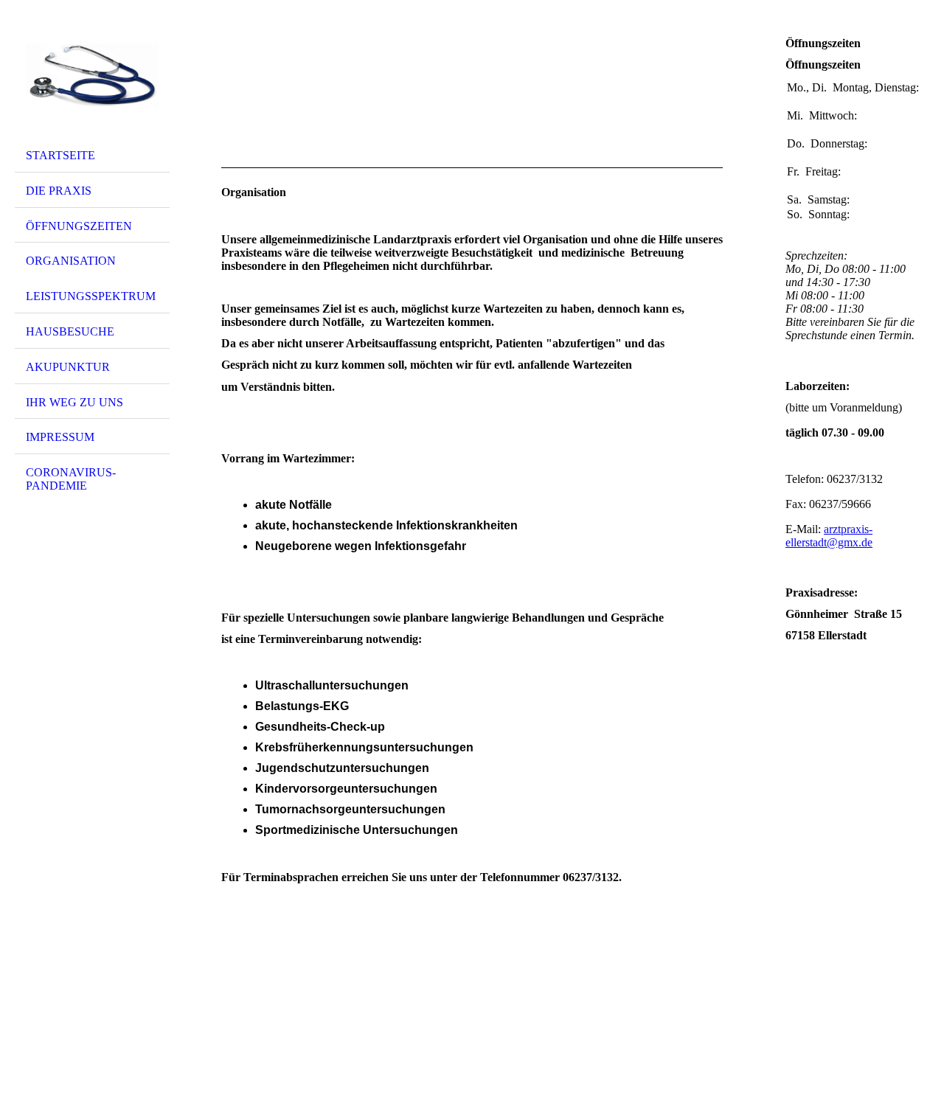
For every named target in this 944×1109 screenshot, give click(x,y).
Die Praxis (58, 190)
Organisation (71, 260)
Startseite (60, 155)
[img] (92, 76)
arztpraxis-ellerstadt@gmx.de (828, 536)
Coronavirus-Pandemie (71, 479)
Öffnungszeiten (79, 226)
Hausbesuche (70, 331)
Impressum (60, 437)
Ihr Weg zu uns (74, 402)
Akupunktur (68, 367)
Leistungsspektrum (91, 296)
